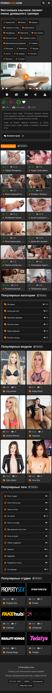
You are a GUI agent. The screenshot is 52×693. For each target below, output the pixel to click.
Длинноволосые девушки (16, 43)
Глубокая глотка (29, 38)
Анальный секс (27, 311)
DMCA (26, 681)
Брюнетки (24, 33)
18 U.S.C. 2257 (15, 681)
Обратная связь (26, 685)
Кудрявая (27, 556)
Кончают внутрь (27, 338)
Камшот (35, 22)
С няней (21, 59)
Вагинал (9, 59)
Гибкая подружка (27, 543)
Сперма (34, 43)
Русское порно (27, 324)
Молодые (9, 48)
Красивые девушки (27, 318)
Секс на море (27, 536)
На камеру (20, 54)
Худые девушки (27, 331)
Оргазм (35, 48)
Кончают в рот (11, 38)
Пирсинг (27, 549)
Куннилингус (29, 28)
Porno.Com (11, 3)
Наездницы (10, 33)
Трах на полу (27, 509)
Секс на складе (27, 523)
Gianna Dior (10, 22)
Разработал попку (27, 563)
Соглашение (38, 681)
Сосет (8, 54)
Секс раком (38, 33)
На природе (27, 569)
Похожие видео (8, 146)
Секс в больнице (27, 503)
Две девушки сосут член (27, 529)
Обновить (23, 146)
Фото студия (27, 496)
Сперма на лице (12, 28)
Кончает (33, 54)
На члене (27, 516)
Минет (23, 22)
